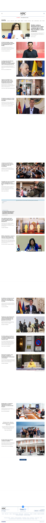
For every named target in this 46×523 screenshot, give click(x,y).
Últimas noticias (37, 517)
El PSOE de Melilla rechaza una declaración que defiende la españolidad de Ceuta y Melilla (7, 44)
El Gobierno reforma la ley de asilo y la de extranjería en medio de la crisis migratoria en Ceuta (7, 300)
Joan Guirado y (3, 446)
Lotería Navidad (24, 517)
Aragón (41, 20)
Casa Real (8, 20)
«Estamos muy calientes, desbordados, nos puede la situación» (8, 423)
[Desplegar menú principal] (2, 13)
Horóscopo (28, 517)
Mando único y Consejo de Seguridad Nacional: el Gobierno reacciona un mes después (7, 405)
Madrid (16, 20)
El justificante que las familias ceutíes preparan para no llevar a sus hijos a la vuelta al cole (8, 183)
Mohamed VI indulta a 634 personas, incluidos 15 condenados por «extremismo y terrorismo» (7, 356)
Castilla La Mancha (36, 20)
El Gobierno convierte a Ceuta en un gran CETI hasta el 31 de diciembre (7, 99)
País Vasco (29, 20)
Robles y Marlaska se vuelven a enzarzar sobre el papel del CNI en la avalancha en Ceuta (8, 237)
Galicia (32, 20)
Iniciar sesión (44, 13)
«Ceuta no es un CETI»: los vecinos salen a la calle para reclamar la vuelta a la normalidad (7, 164)
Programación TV (32, 517)
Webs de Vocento (42, 521)
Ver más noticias (23, 459)
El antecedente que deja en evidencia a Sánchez (7, 440)
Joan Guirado (3, 306)
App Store (37, 510)
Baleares (43, 20)
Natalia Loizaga (7, 88)
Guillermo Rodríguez (7, 244)
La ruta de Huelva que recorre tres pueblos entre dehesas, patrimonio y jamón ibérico (8, 212)
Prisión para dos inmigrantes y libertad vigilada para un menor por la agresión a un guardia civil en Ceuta (7, 318)
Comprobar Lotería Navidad (18, 517)
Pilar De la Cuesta (33, 36)
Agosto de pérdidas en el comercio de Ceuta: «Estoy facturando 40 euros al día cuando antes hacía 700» (7, 81)
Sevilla (24, 15)
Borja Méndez (3, 324)
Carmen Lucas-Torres (4, 346)
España (3, 20)
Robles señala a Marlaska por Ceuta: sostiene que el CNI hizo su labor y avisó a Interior (37, 28)
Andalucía (22, 20)
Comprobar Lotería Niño (7, 517)
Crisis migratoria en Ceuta (24, 17)
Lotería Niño (12, 517)
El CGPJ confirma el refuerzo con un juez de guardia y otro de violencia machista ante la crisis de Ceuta (7, 338)
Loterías (41, 517)
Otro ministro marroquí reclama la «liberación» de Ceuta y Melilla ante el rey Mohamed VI (7, 220)
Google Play (42, 510)
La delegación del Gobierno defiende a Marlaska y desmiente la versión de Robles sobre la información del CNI (8, 62)
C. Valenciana (25, 20)
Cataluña (19, 20)
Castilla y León (12, 20)
